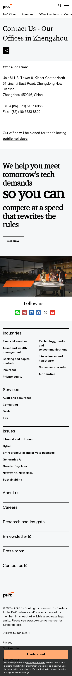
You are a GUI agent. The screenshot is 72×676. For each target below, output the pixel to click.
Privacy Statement (35, 662)
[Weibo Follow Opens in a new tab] (24, 313)
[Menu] (66, 5)
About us (27, 14)
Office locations (49, 14)
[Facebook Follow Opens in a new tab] (38, 313)
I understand (36, 654)
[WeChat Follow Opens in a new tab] (17, 313)
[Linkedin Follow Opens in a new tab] (31, 313)
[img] (6, 50)
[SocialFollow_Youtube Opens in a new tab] (52, 313)
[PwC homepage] (7, 5)
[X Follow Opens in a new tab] (45, 313)
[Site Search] (59, 5)
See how (13, 240)
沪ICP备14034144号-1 (16, 633)
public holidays (15, 138)
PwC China (9, 14)
